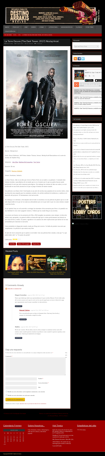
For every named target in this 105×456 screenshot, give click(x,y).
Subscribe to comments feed (14, 288)
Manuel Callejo (9, 43)
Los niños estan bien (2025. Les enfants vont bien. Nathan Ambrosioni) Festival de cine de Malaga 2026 (86, 181)
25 (8, 441)
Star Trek (89, 27)
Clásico (79, 27)
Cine (26, 27)
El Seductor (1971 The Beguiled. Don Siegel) (15, 413)
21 (17, 439)
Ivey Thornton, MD (78, 165)
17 (4, 439)
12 (11, 437)
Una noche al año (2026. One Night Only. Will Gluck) (57, 273)
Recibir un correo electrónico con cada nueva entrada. (21, 395)
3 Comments (39, 43)
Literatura (53, 27)
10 (4, 437)
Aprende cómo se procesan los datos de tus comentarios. (33, 403)
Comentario (8, 356)
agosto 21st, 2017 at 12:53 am (40, 310)
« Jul (4, 444)
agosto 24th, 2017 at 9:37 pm (29, 327)
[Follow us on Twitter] (83, 58)
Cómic (41, 27)
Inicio (7, 27)
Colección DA (10, 31)
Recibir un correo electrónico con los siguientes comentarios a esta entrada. (26, 391)
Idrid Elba (12, 244)
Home (14, 34)
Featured (31, 43)
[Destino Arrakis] (52, 23)
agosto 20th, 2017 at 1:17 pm (36, 295)
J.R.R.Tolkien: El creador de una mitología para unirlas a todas (61, 442)
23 (23, 439)
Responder (19, 306)
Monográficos (66, 27)
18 (8, 439)
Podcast (15, 27)
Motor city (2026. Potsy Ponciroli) (36, 272)
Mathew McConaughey (24, 244)
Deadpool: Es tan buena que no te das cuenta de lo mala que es (62, 436)
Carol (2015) (56, 446)
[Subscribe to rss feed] (75, 58)
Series (33, 27)
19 (11, 439)
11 (8, 437)
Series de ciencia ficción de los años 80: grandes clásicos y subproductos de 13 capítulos (62, 431)
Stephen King (36, 244)
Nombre (40, 378)
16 (23, 437)
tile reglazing (76, 125)
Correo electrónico (43, 383)
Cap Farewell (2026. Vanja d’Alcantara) (15, 273)
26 (11, 441)
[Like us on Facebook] (79, 58)
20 (14, 439)
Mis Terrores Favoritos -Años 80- (61, 439)
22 (20, 439)
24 (4, 441)
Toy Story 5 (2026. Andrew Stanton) (86, 138)
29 (20, 441)
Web (39, 387)
